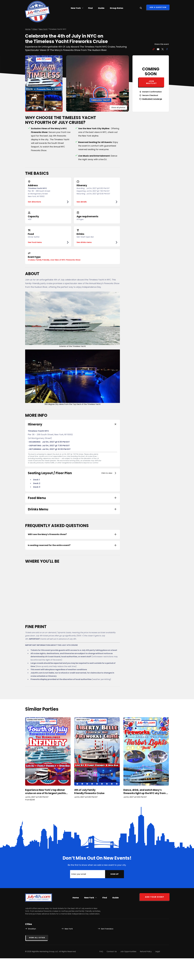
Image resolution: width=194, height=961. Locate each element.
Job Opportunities (128, 951)
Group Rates (116, 8)
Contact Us (112, 951)
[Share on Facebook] (167, 49)
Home (76, 897)
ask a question (158, 7)
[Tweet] (162, 49)
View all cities (37, 937)
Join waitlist (151, 82)
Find (90, 8)
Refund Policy (146, 951)
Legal (157, 951)
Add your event (154, 897)
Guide (101, 8)
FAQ (101, 951)
